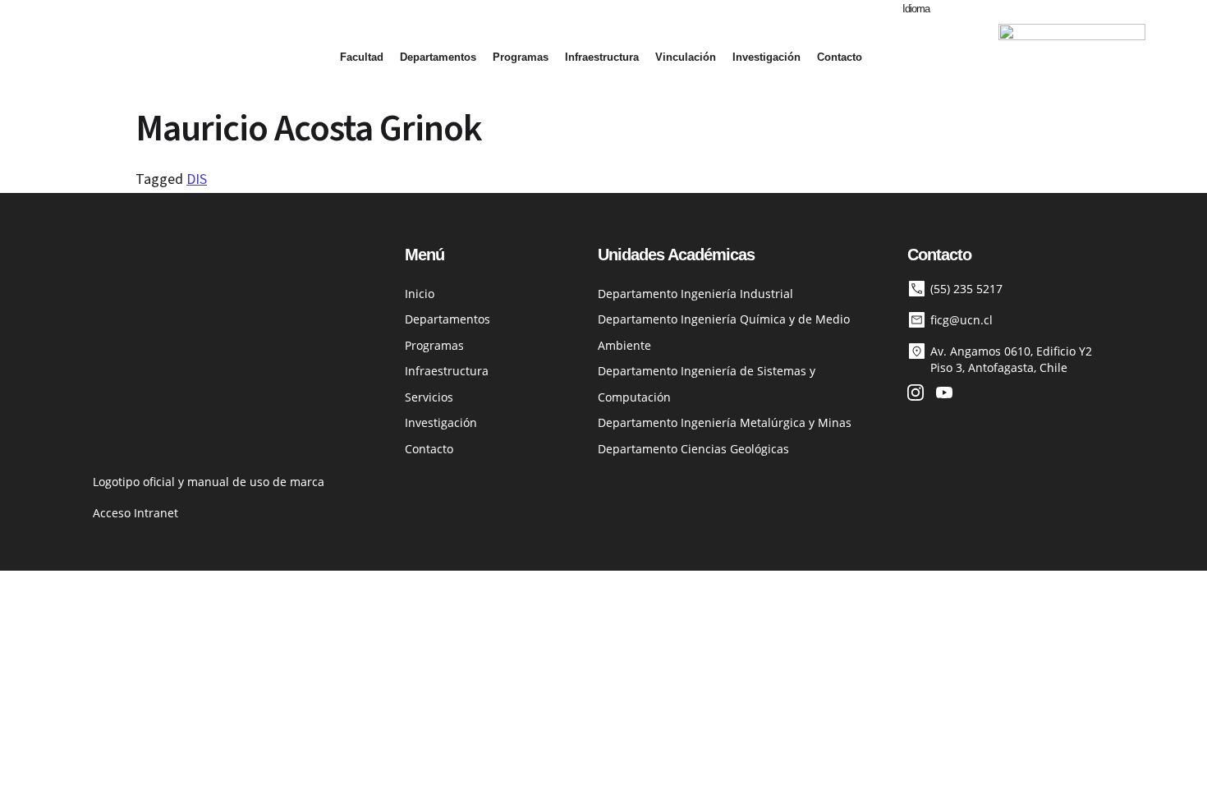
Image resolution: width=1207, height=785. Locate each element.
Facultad (361, 57)
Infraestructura (602, 57)
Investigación (766, 57)
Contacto (839, 57)
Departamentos (438, 57)
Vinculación (685, 57)
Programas (520, 57)
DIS (196, 179)
